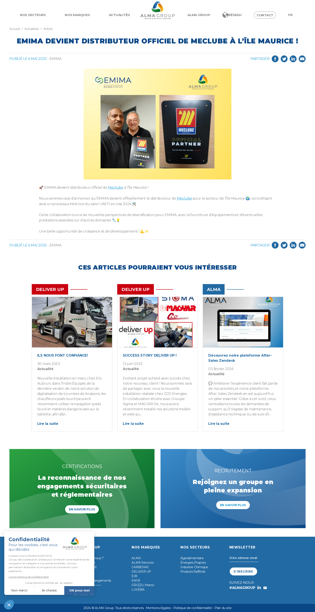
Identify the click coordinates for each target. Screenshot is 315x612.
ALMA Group (199, 15)
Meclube (115, 187)
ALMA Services (142, 563)
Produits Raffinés (192, 571)
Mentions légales (158, 608)
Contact (265, 15)
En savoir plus (82, 509)
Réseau (235, 15)
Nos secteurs (33, 15)
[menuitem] (290, 15)
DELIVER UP (141, 571)
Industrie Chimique (194, 567)
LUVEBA (138, 589)
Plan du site (222, 608)
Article (48, 29)
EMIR (136, 580)
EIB (134, 576)
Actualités (119, 15)
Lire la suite (47, 424)
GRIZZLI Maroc (143, 585)
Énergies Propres (193, 563)
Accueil (14, 29)
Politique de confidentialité (192, 608)
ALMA (136, 558)
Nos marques (77, 15)
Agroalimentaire (192, 558)
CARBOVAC (140, 567)
